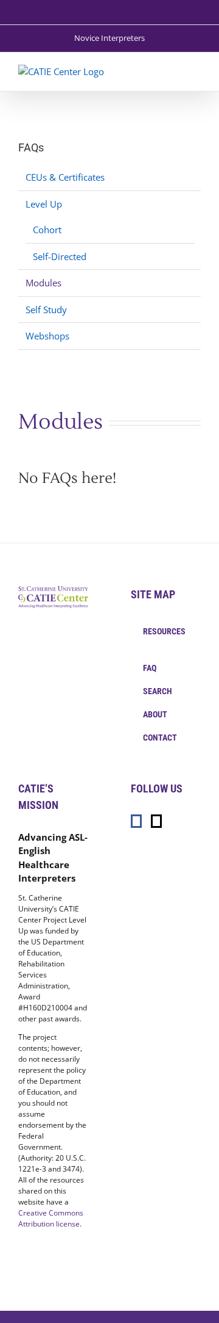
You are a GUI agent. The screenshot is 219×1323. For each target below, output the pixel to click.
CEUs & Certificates (65, 177)
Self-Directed (59, 256)
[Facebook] (136, 821)
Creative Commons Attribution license (50, 1218)
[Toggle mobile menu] (196, 71)
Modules (43, 283)
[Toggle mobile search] (174, 71)
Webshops (47, 336)
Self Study (46, 309)
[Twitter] (156, 821)
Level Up (44, 204)
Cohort (47, 229)
